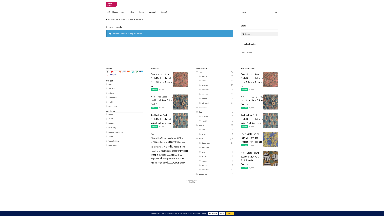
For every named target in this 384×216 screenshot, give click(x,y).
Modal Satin (205, 116)
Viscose (141, 12)
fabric (164, 146)
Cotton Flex (205, 85)
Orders (110, 84)
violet (164, 163)
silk (156, 162)
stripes (160, 162)
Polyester (201, 125)
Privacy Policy (112, 127)
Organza (204, 134)
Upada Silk (204, 165)
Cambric (204, 81)
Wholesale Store (203, 174)
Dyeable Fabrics (203, 107)
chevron (164, 142)
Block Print (204, 76)
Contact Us (111, 123)
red (176, 158)
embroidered (157, 147)
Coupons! (164, 12)
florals (183, 146)
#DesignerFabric (156, 138)
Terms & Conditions (113, 141)
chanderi (159, 142)
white (179, 162)
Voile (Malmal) (205, 103)
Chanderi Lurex (206, 143)
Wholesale (115, 12)
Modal (200, 112)
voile (175, 162)
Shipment (110, 136)
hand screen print (178, 150)
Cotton (132, 12)
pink (160, 158)
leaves (169, 155)
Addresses (111, 93)
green (163, 150)
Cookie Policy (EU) (113, 145)
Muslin (203, 129)
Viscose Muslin (205, 170)
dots (152, 146)
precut (169, 158)
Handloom (204, 98)
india (164, 154)
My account (152, 12)
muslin (181, 154)
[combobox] (259, 52)
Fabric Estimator (112, 106)
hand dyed (168, 150)
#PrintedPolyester (167, 137)
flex (175, 146)
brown (182, 138)
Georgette (204, 161)
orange (153, 158)
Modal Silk (204, 121)
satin (178, 159)
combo (170, 142)
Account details (112, 97)
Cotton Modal (205, 89)
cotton (176, 142)
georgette (158, 151)
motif (176, 155)
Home (110, 19)
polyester (165, 159)
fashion (171, 146)
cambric (154, 141)
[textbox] (259, 52)
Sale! (108, 12)
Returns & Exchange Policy (115, 132)
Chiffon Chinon (205, 147)
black (175, 138)
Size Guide (111, 102)
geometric (153, 151)
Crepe (203, 152)
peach (157, 158)
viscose (169, 162)
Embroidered (205, 94)
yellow (183, 162)
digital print (182, 142)
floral (179, 146)
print (173, 158)
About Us (110, 119)
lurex (172, 154)
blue (178, 137)
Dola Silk (204, 156)
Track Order (111, 88)
